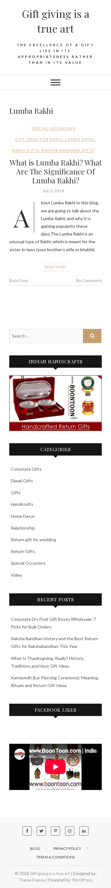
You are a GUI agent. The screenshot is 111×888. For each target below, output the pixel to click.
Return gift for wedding (33, 539)
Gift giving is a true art (55, 20)
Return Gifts (23, 551)
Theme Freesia (31, 880)
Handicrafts (22, 504)
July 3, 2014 (53, 190)
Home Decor (23, 516)
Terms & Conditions (55, 857)
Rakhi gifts (25, 150)
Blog (35, 848)
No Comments (89, 280)
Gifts (16, 492)
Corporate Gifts (26, 469)
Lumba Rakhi (80, 139)
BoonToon (18, 280)
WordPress (82, 880)
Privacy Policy (67, 848)
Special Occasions (53, 128)
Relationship (23, 527)
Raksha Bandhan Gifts (68, 150)
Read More (56, 267)
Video (16, 575)
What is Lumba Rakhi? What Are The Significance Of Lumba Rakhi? (56, 171)
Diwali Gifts (22, 480)
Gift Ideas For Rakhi (39, 139)
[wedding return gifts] (55, 403)
